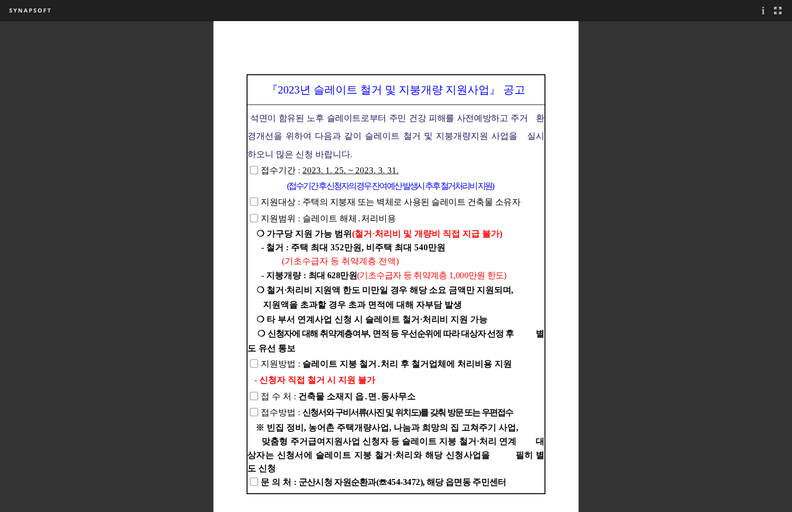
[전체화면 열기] (777, 10)
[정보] (763, 10)
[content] (396, 266)
